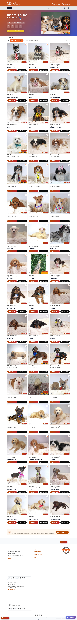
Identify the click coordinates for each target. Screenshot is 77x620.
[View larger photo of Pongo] (69, 316)
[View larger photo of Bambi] (69, 255)
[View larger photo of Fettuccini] (26, 466)
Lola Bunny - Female (35, 65)
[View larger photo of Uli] (26, 104)
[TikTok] (16, 578)
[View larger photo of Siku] (69, 44)
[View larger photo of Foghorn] (47, 285)
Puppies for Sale (17, 8)
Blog (48, 8)
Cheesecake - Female (13, 96)
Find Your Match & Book (14, 30)
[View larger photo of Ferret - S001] (47, 376)
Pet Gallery (35, 8)
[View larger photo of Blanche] (69, 225)
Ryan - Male (11, 337)
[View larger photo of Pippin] (69, 135)
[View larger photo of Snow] (26, 436)
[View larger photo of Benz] (47, 406)
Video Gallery (36, 556)
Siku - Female (54, 65)
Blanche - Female (55, 246)
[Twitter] (18, 578)
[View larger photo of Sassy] (47, 195)
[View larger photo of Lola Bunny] (47, 44)
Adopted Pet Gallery (38, 554)
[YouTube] (9, 578)
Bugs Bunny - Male (12, 65)
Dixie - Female (33, 156)
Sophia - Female (55, 186)
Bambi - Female (55, 276)
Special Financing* (37, 551)
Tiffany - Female (12, 276)
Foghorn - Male (33, 307)
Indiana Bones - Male (35, 186)
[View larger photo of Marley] (69, 496)
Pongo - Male (54, 337)
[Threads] (24, 578)
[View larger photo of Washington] (26, 135)
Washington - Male (13, 156)
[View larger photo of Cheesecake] (26, 74)
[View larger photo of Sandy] (26, 376)
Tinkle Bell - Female (34, 246)
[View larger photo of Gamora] (69, 346)
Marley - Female (55, 518)
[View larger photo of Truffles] (47, 104)
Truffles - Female (34, 126)
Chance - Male (54, 427)
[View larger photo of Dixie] (47, 135)
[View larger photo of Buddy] (47, 316)
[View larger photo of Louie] (47, 436)
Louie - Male (33, 457)
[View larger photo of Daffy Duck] (26, 496)
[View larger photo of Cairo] (47, 346)
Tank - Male (54, 397)
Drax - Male (54, 487)
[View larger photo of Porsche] (26, 195)
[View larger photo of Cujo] (69, 104)
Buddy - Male (33, 337)
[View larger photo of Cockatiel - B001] (47, 255)
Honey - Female (34, 518)
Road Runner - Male (34, 487)
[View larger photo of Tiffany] (26, 255)
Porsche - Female (12, 216)
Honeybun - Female (56, 307)
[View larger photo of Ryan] (26, 316)
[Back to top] (69, 542)
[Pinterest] (20, 578)
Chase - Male (11, 427)
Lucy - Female (11, 246)
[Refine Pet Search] (8, 40)
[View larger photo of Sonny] (26, 165)
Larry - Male (54, 96)
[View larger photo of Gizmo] (69, 436)
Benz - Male (33, 427)
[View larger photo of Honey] (47, 496)
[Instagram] (11, 578)
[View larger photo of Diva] (69, 195)
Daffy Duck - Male (12, 518)
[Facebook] (14, 578)
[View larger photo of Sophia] (69, 165)
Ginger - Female (12, 367)
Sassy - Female (33, 216)
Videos (30, 8)
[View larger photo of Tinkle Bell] (47, 225)
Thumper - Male (12, 307)
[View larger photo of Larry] (69, 74)
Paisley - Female (34, 96)
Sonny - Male (11, 186)
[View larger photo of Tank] (69, 376)
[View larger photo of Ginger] (26, 346)
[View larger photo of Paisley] (47, 74)
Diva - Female (54, 216)
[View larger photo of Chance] (69, 406)
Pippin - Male (54, 156)
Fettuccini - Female (13, 487)
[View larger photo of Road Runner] (47, 466)
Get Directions (12, 558)
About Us (36, 552)
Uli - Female (11, 126)
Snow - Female (12, 457)
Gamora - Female (55, 367)
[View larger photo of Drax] (69, 466)
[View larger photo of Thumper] (26, 285)
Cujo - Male (54, 126)
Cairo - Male (33, 367)
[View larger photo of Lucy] (26, 225)
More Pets (24, 8)
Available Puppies (37, 549)
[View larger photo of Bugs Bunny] (26, 44)
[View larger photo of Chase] (26, 406)
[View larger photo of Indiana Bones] (47, 165)
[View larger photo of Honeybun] (69, 285)
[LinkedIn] (22, 578)
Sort (67, 40)
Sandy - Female (12, 397)
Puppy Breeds (42, 8)
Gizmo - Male (54, 457)
